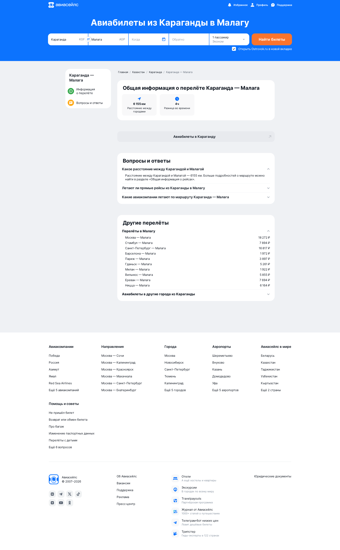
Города (170, 347)
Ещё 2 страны (271, 390)
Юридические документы (272, 476)
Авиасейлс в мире (276, 347)
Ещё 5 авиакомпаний (64, 390)
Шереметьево (222, 355)
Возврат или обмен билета (68, 419)
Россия (54, 362)
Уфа (214, 383)
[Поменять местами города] (88, 39)
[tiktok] (78, 494)
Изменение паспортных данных (71, 433)
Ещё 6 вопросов (60, 447)
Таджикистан (270, 369)
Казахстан (268, 362)
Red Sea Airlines (60, 383)
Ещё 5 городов (175, 390)
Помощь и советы (64, 404)
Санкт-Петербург (177, 369)
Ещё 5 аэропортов (225, 390)
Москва (169, 355)
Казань (217, 369)
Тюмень (170, 376)
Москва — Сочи (112, 355)
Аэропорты (221, 347)
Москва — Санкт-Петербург (121, 383)
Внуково (218, 362)
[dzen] (52, 502)
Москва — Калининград (118, 362)
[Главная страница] (63, 5)
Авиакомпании (61, 347)
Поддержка (125, 490)
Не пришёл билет (61, 413)
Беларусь (267, 355)
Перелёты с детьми (63, 440)
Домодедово (221, 376)
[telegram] (61, 494)
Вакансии (123, 483)
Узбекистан (269, 376)
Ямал (52, 376)
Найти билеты (272, 39)
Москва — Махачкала (116, 376)
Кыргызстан (269, 383)
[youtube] (61, 502)
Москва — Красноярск (117, 369)
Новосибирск (174, 362)
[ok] (69, 502)
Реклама (123, 497)
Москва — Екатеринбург (118, 390)
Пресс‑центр (126, 504)
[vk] (52, 494)
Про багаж (56, 426)
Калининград (173, 383)
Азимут (54, 369)
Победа (54, 355)
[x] (69, 494)
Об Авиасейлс (127, 476)
